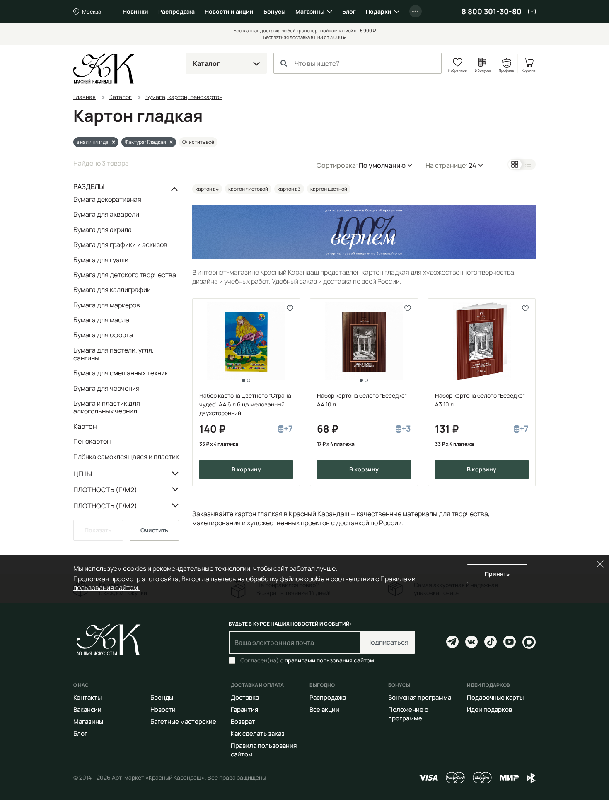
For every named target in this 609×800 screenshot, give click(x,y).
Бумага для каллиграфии (112, 289)
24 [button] (472, 165)
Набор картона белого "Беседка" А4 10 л (362, 400)
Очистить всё (198, 141)
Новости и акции (229, 11)
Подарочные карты (495, 697)
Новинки (135, 11)
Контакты (87, 697)
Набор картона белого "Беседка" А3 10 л (480, 400)
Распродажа (176, 11)
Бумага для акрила (102, 229)
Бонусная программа (419, 697)
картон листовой (248, 188)
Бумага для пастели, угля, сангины (113, 354)
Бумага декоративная (107, 200)
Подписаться (387, 642)
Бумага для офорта (103, 334)
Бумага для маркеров (106, 304)
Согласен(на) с (307, 660)
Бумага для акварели (106, 214)
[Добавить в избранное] (289, 308)
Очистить (154, 530)
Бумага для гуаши (100, 259)
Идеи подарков (489, 709)
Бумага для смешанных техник (120, 372)
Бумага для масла (101, 319)
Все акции (324, 709)
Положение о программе (408, 714)
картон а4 (207, 188)
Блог (349, 11)
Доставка (245, 697)
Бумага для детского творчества (124, 274)
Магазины (309, 11)
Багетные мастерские (183, 721)
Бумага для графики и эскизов (120, 244)
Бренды (161, 697)
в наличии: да (93, 141)
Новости (163, 709)
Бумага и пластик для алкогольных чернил (106, 407)
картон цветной (328, 188)
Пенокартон (92, 441)
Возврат (243, 721)
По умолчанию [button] (382, 165)
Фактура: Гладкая (145, 141)
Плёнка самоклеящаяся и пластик (126, 456)
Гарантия (244, 709)
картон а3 (289, 188)
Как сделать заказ (258, 733)
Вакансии (87, 709)
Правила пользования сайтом (264, 750)
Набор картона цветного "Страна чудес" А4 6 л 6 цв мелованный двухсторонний (245, 404)
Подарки (379, 11)
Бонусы (274, 11)
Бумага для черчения (106, 388)
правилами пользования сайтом (329, 660)
